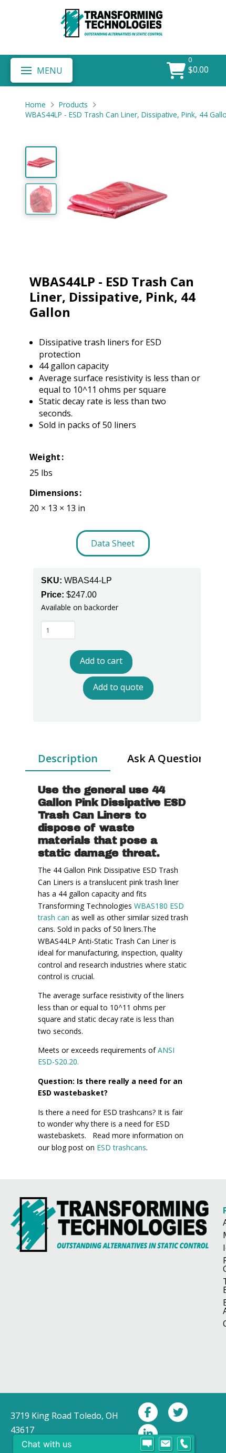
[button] (42, 70)
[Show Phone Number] (184, 1444)
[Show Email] (165, 1444)
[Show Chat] (147, 1444)
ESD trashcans (121, 1147)
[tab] (67, 759)
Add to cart (101, 660)
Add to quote (118, 687)
